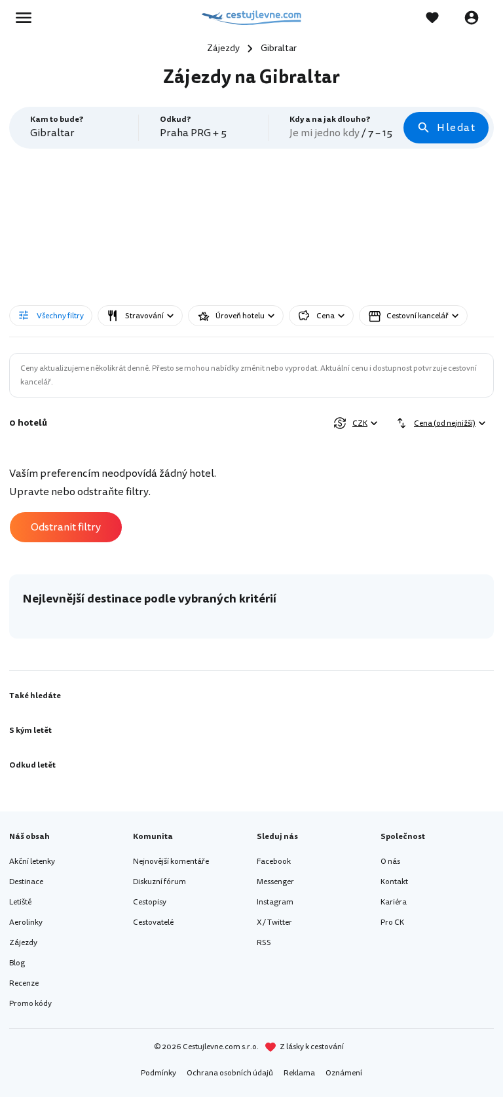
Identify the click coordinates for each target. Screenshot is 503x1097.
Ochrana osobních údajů (230, 1073)
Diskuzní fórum (159, 881)
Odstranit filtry (66, 527)
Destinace (26, 881)
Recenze (24, 983)
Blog (17, 963)
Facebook (274, 861)
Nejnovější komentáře (171, 861)
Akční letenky (32, 861)
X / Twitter (274, 922)
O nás (390, 861)
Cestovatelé (153, 922)
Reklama (299, 1073)
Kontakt (394, 881)
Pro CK (392, 922)
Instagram (275, 902)
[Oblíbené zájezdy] (438, 17)
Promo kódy (30, 1003)
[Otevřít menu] (27, 17)
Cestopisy (149, 902)
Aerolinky (26, 922)
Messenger (275, 881)
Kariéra (394, 902)
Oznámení (344, 1073)
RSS (264, 942)
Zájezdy (23, 942)
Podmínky (158, 1073)
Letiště (20, 902)
